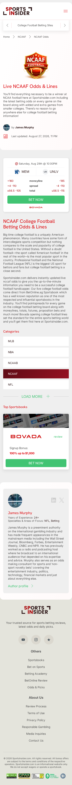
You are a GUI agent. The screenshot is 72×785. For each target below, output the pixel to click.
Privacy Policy (36, 720)
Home (6, 36)
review (58, 436)
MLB (11, 341)
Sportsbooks (36, 660)
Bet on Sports (36, 666)
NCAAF (22, 36)
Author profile (18, 586)
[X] (61, 501)
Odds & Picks (36, 687)
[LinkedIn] (53, 500)
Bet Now (36, 463)
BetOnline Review (36, 680)
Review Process (36, 706)
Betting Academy (36, 673)
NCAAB (13, 363)
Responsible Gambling (36, 727)
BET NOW (36, 200)
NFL (10, 384)
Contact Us (36, 740)
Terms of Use (36, 713)
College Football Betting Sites (35, 25)
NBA (11, 352)
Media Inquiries (36, 733)
